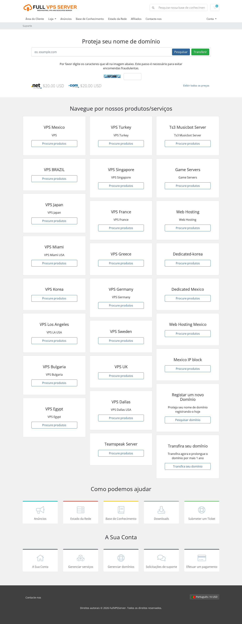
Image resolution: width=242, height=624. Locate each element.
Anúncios (66, 19)
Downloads (161, 519)
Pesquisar (181, 52)
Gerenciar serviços (80, 567)
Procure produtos (54, 144)
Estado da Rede (117, 19)
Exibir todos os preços (196, 85)
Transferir (200, 52)
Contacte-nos (154, 19)
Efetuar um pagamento (201, 567)
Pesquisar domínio (187, 420)
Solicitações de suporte (161, 567)
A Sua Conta (40, 567)
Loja (51, 19)
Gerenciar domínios (121, 567)
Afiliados (136, 19)
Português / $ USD (206, 596)
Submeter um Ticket (201, 519)
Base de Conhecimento (90, 19)
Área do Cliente (35, 19)
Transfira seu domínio (187, 466)
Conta (210, 19)
